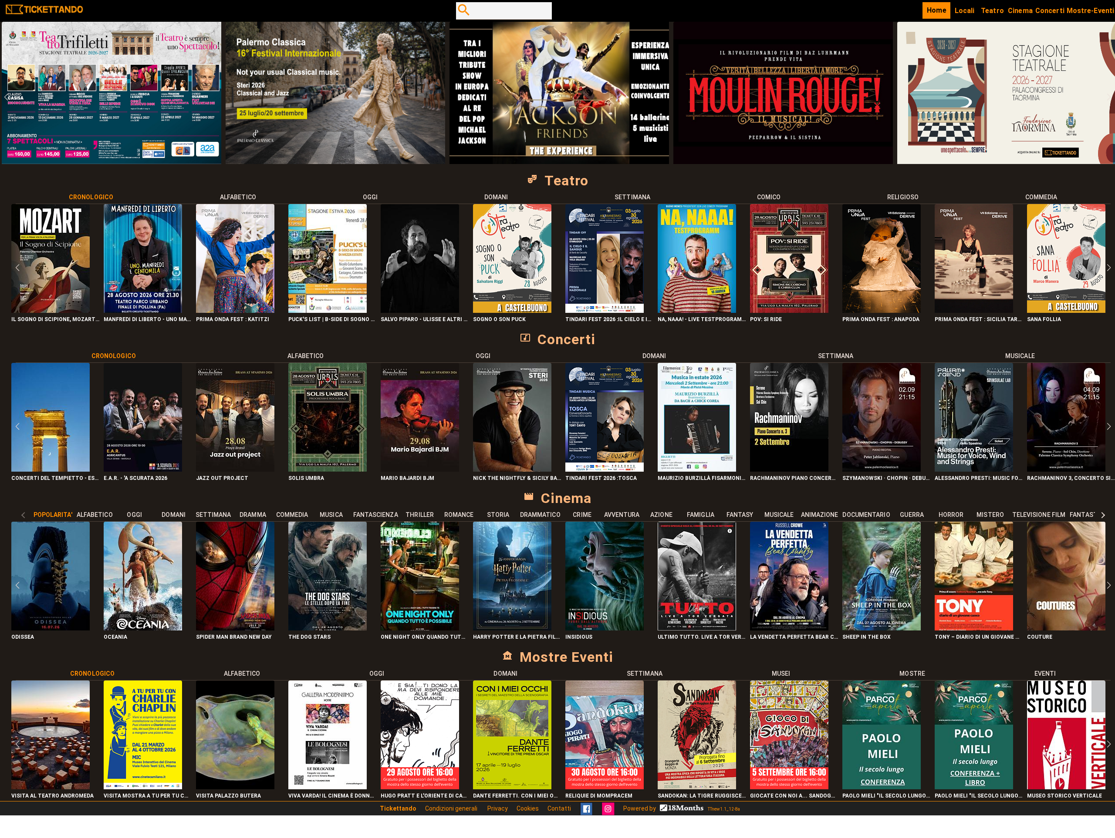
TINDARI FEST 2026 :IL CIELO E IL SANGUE (609, 319)
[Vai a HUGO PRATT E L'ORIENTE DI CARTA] (420, 787)
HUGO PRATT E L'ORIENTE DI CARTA (425, 796)
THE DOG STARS (309, 637)
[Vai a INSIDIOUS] (604, 628)
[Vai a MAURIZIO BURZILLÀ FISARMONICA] (697, 469)
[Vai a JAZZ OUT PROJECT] (235, 469)
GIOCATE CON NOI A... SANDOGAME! (794, 796)
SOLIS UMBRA (306, 478)
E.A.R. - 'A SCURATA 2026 (135, 478)
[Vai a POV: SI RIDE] (789, 310)
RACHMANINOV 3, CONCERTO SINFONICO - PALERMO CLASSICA (1071, 478)
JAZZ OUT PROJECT (222, 478)
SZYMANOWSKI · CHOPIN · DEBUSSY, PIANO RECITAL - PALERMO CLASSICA (886, 478)
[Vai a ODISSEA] (50, 628)
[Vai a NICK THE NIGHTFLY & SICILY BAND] (512, 469)
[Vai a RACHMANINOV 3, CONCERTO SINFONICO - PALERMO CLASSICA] (1066, 469)
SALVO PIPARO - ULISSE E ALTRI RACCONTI (425, 319)
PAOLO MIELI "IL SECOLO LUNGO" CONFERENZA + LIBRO (979, 796)
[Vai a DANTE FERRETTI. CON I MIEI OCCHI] (512, 787)
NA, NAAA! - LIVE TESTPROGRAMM (702, 319)
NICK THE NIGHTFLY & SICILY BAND (517, 478)
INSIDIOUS (578, 637)
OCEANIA (115, 637)
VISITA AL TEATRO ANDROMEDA (52, 796)
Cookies (528, 808)
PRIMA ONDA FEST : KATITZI (232, 319)
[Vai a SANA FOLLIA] (1066, 310)
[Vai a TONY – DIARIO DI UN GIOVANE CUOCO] (974, 628)
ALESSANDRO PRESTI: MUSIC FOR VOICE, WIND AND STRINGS (979, 478)
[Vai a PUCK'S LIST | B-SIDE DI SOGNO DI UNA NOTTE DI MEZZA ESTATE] (327, 310)
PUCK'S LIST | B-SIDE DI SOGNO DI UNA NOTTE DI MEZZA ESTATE (332, 319)
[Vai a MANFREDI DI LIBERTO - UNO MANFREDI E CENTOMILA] (143, 310)
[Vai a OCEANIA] (143, 628)
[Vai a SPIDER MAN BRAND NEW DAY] (235, 628)
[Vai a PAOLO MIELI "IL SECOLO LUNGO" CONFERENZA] (881, 787)
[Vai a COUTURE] (1066, 628)
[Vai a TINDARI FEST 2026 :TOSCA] (604, 469)
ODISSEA (22, 637)
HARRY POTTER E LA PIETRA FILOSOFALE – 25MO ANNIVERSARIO (517, 637)
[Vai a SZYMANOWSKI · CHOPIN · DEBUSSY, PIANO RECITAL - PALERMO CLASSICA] (881, 469)
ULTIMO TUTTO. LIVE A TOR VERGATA (702, 637)
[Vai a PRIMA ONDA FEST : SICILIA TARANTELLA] (974, 310)
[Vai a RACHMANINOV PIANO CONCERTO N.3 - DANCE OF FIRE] (789, 469)
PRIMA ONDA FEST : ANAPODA (880, 319)
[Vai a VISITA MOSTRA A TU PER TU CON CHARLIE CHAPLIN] (143, 787)
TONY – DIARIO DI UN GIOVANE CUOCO (979, 637)
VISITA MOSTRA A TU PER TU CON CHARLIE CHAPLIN (148, 796)
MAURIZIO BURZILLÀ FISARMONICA (702, 478)
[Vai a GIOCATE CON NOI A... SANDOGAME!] (789, 787)
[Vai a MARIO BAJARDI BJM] (420, 469)
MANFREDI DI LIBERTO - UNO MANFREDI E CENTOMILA (148, 319)
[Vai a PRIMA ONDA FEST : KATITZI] (235, 310)
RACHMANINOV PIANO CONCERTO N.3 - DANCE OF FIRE (794, 478)
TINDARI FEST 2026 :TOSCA (601, 478)
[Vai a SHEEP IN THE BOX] (881, 628)
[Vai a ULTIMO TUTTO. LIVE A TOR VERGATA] (697, 628)
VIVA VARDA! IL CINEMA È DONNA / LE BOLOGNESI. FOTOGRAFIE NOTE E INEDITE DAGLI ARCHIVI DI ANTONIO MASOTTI (332, 796)
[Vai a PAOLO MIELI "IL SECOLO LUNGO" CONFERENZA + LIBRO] (974, 787)
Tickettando (398, 808)
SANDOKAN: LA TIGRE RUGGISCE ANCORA (702, 796)
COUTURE (1039, 637)
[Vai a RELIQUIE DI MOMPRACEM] (604, 787)
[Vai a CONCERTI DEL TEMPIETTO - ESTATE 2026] (50, 469)
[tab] (91, 197)
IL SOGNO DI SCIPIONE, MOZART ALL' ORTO (55, 319)
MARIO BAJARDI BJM (407, 478)
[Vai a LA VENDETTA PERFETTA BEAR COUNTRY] (789, 628)
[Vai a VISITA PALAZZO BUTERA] (235, 787)
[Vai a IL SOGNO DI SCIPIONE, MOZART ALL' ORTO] (50, 310)
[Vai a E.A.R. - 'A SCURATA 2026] (143, 469)
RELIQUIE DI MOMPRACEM (598, 796)
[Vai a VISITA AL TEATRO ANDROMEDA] (50, 787)
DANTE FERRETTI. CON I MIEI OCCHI (517, 796)
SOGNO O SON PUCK (499, 319)
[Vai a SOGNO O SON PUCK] (512, 310)
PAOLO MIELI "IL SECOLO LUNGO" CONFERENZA (886, 796)
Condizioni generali (452, 808)
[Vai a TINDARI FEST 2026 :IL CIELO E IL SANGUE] (604, 310)
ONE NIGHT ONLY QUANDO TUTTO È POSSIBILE (425, 637)
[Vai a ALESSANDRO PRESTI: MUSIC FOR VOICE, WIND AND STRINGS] (974, 469)
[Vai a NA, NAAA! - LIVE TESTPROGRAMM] (697, 310)
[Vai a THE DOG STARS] (327, 628)
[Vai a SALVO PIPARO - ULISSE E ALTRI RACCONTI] (420, 310)
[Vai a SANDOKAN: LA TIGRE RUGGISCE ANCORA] (697, 787)
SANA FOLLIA (1044, 319)
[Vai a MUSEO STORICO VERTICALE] (1066, 787)
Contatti (559, 808)
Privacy (497, 808)
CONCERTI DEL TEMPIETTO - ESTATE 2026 (55, 478)
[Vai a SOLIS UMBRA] (327, 469)
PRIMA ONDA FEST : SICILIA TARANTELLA (979, 319)
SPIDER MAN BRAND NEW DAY (234, 637)
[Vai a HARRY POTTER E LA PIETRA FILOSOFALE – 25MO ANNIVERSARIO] (512, 628)
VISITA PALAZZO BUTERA (228, 796)
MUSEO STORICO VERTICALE (1064, 796)
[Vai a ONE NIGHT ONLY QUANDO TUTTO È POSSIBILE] (420, 628)
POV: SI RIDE (766, 319)
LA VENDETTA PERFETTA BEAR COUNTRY (794, 637)
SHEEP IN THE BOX (866, 637)
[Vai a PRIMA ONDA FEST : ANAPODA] (881, 310)
